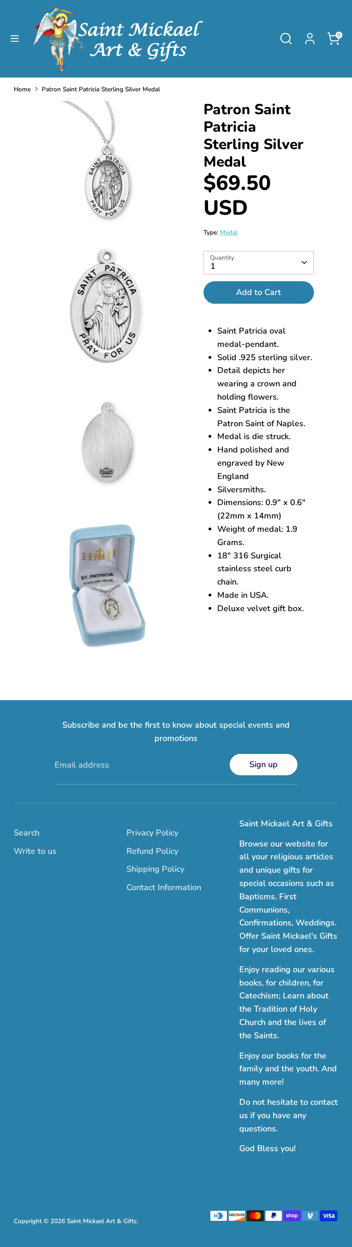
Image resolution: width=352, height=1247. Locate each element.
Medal (228, 232)
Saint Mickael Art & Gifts (102, 1221)
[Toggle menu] (15, 38)
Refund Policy (152, 851)
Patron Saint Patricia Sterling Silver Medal (101, 89)
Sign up (263, 764)
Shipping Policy (155, 868)
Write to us (35, 851)
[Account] (310, 35)
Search (26, 832)
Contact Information (163, 887)
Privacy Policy (152, 832)
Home (22, 89)
